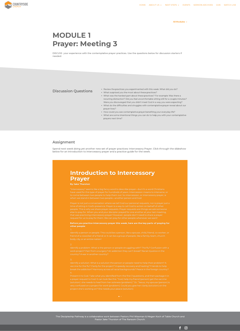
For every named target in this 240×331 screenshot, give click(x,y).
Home (142, 5)
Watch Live (230, 5)
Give (218, 5)
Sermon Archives (203, 5)
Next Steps (171, 5)
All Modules (179, 22)
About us (154, 5)
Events (186, 5)
